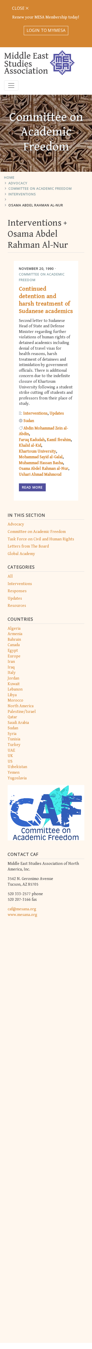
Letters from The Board (28, 546)
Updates (15, 598)
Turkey (14, 744)
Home (9, 177)
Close (19, 8)
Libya (12, 695)
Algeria (14, 628)
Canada (14, 645)
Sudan (13, 728)
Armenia (15, 634)
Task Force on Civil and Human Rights (41, 539)
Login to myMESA (46, 30)
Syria (12, 733)
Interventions (22, 194)
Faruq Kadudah (32, 439)
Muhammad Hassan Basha (41, 463)
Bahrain (14, 639)
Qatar (12, 717)
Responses (17, 591)
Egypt (13, 650)
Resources (17, 605)
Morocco (15, 700)
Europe (14, 656)
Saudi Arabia (18, 722)
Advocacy (17, 183)
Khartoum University (37, 451)
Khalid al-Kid (30, 445)
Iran (11, 661)
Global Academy (21, 553)
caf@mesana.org (22, 909)
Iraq (11, 667)
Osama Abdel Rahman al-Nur (43, 468)
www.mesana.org (22, 914)
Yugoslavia (17, 778)
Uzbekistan (17, 766)
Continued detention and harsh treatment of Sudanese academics (46, 299)
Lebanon (15, 689)
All (10, 576)
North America (20, 706)
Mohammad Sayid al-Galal (41, 457)
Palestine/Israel (22, 711)
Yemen (13, 772)
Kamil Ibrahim (59, 439)
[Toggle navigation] (11, 85)
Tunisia (14, 739)
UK (10, 755)
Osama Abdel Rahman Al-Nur (35, 205)
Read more (32, 487)
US (10, 761)
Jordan (13, 678)
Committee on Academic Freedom (40, 188)
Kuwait (14, 684)
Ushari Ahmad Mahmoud (40, 474)
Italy (12, 672)
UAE (11, 750)
